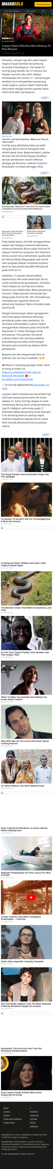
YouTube (33, 1119)
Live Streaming (43, 4)
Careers (6, 1115)
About (6, 1108)
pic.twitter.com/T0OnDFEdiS (17, 379)
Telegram (34, 1126)
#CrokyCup (34, 372)
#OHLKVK (7, 375)
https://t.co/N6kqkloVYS (15, 372)
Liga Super (31, 11)
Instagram (34, 1115)
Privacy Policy (9, 1122)
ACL (43, 11)
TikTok (32, 1122)
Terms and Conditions (12, 1119)
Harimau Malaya (12, 11)
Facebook (34, 1111)
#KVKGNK (18, 375)
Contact (6, 1111)
